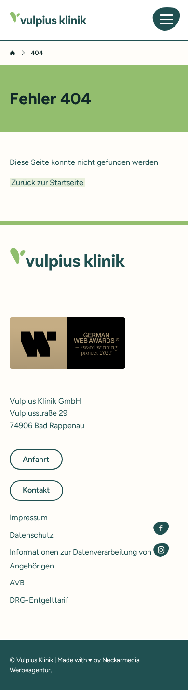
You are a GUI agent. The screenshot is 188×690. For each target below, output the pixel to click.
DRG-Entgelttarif (39, 600)
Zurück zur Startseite (47, 182)
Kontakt (36, 490)
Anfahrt (36, 459)
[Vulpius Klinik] (48, 19)
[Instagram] (161, 550)
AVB (17, 582)
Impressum (29, 517)
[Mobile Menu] (166, 19)
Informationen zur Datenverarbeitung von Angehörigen (80, 558)
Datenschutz (32, 535)
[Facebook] (161, 528)
